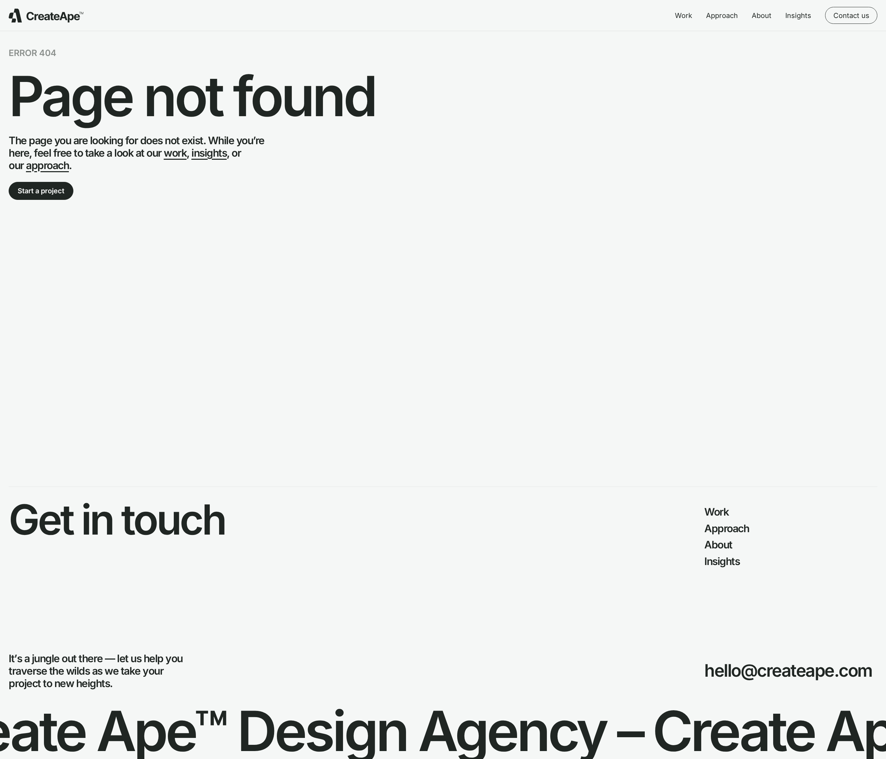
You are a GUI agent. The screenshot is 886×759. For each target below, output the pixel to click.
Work (683, 15)
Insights (798, 15)
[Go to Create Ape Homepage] (46, 15)
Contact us (851, 15)
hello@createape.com (788, 670)
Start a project (41, 191)
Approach (722, 15)
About (761, 15)
